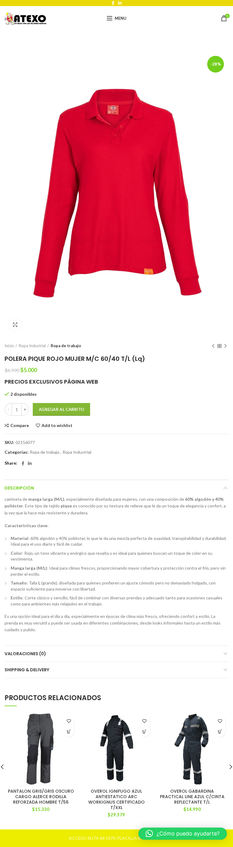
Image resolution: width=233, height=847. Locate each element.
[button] (68, 731)
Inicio (9, 345)
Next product (225, 346)
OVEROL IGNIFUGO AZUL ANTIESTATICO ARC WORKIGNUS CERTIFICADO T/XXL (116, 799)
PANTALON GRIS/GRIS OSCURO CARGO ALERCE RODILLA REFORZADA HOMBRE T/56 (41, 796)
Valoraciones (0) (25, 654)
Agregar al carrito (61, 409)
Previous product (213, 346)
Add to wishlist (57, 425)
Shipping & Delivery (27, 670)
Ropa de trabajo (66, 345)
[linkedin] (29, 463)
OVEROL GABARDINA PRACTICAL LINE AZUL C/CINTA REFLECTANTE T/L (192, 796)
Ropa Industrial (32, 345)
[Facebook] (23, 463)
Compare (19, 425)
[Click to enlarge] (15, 325)
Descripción (19, 488)
